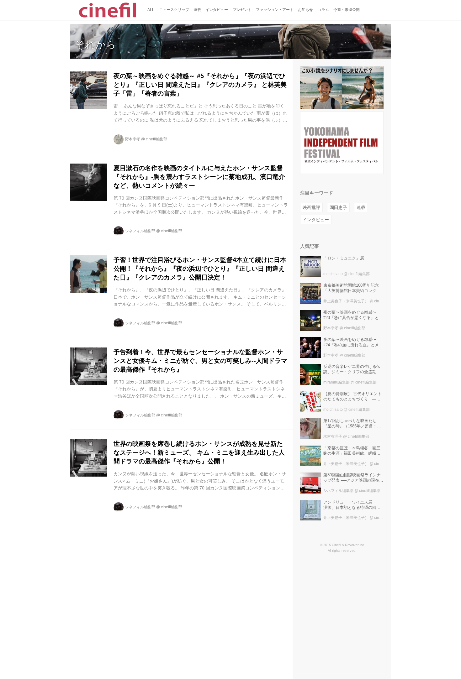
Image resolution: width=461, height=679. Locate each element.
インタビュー (316, 219)
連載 (361, 207)
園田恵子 (338, 207)
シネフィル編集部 (140, 231)
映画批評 (311, 207)
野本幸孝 (132, 139)
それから (95, 44)
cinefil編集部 (156, 139)
